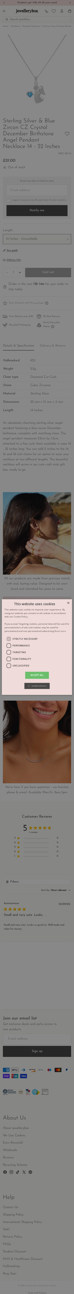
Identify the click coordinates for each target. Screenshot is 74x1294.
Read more (60, 631)
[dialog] (37, 647)
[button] (37, 685)
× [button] (68, 603)
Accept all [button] (37, 675)
